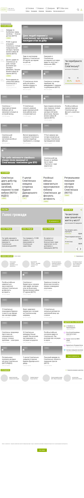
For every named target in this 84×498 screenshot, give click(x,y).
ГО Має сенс (63, 8)
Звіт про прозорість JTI (59, 11)
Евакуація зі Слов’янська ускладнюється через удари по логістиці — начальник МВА (52, 60)
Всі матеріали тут (54, 221)
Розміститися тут (79, 256)
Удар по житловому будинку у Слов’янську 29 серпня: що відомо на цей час (31, 59)
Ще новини (42, 450)
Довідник (51, 8)
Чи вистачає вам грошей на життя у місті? (73, 217)
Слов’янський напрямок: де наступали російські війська (9, 138)
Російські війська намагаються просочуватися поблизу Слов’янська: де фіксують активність (52, 188)
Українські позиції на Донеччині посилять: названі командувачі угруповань (51, 285)
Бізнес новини (17, 256)
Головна (31, 8)
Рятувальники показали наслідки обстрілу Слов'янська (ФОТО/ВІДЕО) (10, 360)
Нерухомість (49, 11)
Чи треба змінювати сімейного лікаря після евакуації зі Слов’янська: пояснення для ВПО (19, 160)
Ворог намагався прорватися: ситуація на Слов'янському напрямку (30, 312)
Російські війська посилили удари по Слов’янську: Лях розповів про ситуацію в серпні (52, 336)
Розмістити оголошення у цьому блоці (75, 370)
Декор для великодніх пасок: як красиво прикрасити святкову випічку (56, 443)
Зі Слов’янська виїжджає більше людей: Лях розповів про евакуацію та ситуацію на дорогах (30, 336)
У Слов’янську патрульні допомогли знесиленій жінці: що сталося (52, 312)
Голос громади (14, 214)
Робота (27, 11)
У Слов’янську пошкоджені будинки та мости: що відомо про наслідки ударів (9, 312)
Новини (41, 8)
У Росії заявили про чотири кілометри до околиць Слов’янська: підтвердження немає (52, 138)
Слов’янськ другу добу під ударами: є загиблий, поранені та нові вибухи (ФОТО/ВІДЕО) (10, 186)
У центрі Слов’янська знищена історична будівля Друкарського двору (29, 186)
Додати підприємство (73, 356)
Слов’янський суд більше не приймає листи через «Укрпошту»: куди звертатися (51, 162)
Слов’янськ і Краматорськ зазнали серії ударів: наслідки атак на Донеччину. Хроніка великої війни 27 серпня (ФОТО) (31, 287)
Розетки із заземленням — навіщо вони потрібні (10, 443)
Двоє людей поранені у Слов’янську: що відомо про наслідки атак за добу (38, 38)
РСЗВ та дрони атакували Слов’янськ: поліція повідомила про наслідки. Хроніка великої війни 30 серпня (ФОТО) (13, 48)
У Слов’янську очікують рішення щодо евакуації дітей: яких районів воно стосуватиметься (30, 110)
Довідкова (41, 11)
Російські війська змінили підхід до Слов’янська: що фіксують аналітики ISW (72, 110)
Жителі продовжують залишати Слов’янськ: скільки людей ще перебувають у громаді (31, 138)
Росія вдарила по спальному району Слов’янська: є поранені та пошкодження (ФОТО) (12, 84)
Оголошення (34, 11)
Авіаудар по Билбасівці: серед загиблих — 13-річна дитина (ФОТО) (13, 33)
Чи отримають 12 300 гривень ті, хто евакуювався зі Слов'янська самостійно (31, 242)
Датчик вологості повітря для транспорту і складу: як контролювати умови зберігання (31, 443)
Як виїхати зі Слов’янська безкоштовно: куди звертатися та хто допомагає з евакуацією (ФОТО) (51, 243)
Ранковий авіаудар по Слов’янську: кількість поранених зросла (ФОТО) (52, 360)
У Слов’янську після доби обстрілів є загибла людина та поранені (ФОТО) (30, 84)
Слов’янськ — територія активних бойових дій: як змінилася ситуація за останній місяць (10, 110)
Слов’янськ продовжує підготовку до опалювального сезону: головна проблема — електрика (10, 336)
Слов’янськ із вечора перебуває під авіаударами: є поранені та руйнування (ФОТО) (52, 84)
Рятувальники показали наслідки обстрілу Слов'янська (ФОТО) (71, 185)
